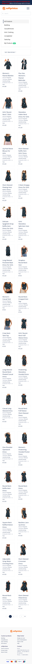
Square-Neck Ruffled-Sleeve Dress (7, 524)
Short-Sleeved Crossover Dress (23, 561)
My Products (9, 43)
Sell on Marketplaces (22, 640)
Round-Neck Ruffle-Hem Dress (6, 488)
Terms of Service (5, 648)
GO (25, 616)
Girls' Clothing (8, 32)
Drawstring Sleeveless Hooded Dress (23, 372)
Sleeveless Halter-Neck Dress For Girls (23, 114)
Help (18, 643)
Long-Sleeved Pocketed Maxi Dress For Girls (7, 262)
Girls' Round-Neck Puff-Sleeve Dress (23, 335)
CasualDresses (9, 29)
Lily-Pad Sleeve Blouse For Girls (7, 151)
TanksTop (7, 39)
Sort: (10, 52)
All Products (8, 21)
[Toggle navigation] (28, 8)
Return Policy (4, 652)
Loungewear (8, 36)
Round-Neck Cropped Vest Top (23, 299)
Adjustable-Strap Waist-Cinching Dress (7, 561)
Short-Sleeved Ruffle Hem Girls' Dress (23, 151)
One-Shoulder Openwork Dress (7, 449)
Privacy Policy (4, 650)
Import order (20, 641)
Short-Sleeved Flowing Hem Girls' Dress (7, 187)
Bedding (7, 25)
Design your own (21, 638)
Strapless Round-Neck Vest (22, 262)
